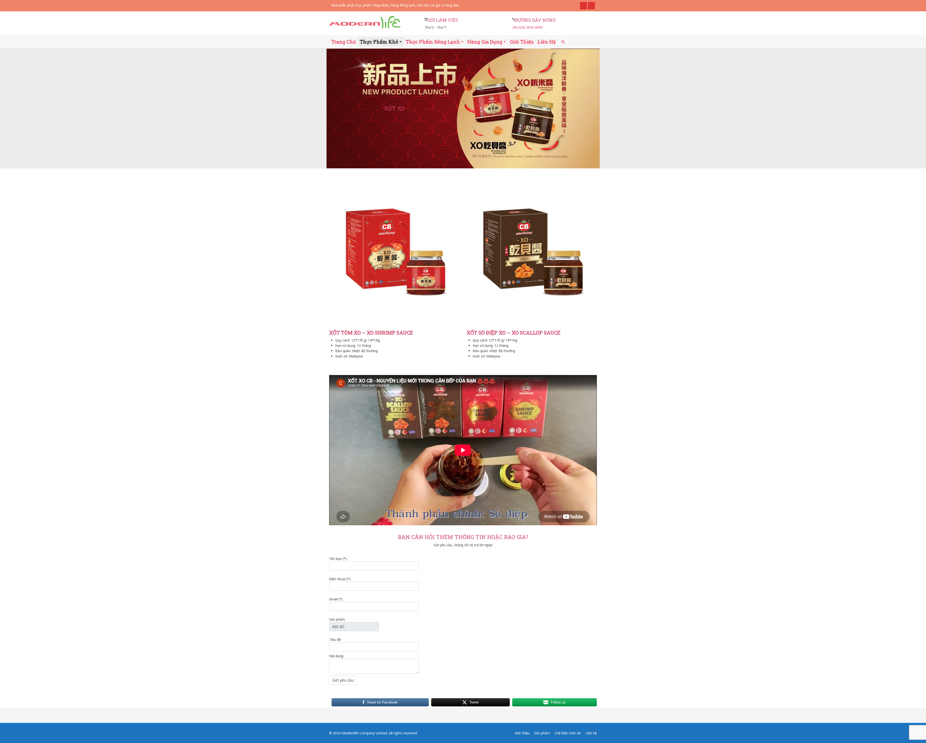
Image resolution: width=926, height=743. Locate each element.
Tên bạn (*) (338, 558)
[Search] (563, 41)
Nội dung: (336, 656)
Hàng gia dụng (484, 42)
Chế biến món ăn (567, 733)
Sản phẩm (337, 619)
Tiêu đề (335, 639)
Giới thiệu (522, 42)
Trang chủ (343, 42)
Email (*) (336, 599)
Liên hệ (547, 42)
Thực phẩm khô (379, 42)
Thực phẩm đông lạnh (433, 42)
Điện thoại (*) (339, 579)
